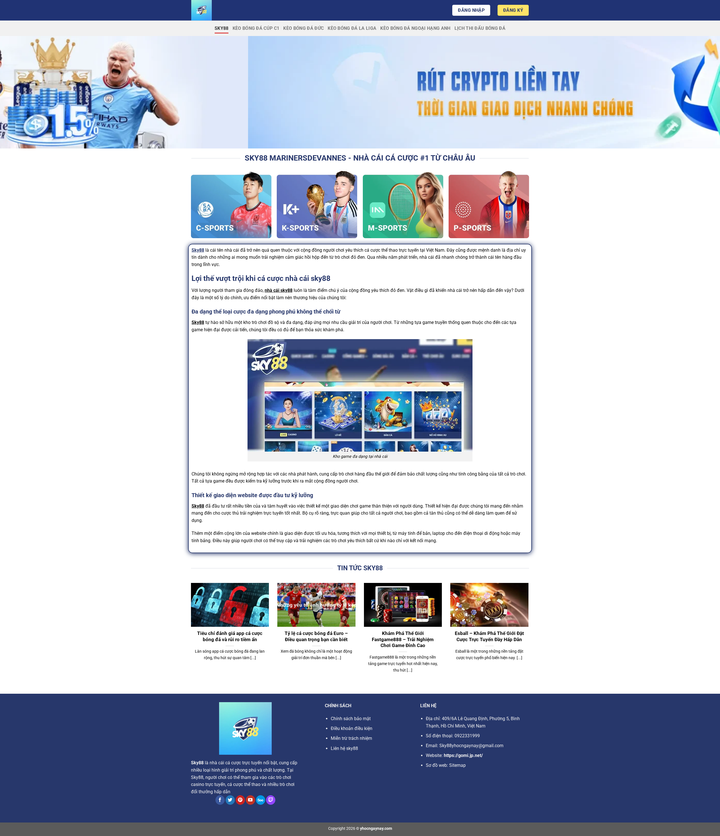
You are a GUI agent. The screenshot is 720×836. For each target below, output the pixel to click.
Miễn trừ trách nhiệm (351, 738)
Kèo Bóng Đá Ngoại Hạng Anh (415, 28)
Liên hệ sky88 (344, 748)
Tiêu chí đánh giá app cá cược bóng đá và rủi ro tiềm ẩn (229, 636)
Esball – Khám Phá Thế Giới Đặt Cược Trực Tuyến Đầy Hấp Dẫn (489, 636)
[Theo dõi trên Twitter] (230, 800)
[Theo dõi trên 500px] (260, 800)
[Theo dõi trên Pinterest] (240, 800)
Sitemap (457, 765)
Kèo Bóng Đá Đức (303, 28)
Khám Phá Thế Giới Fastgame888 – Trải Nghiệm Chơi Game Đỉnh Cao (403, 639)
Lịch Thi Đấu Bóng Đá (479, 28)
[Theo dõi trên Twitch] (270, 800)
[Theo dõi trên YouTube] (250, 800)
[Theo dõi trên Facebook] (220, 800)
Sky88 (222, 28)
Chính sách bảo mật (351, 718)
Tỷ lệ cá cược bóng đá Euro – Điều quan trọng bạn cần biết (316, 636)
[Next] (529, 635)
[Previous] (190, 635)
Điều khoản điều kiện (351, 728)
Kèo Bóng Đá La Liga (352, 28)
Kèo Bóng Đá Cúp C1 (256, 28)
